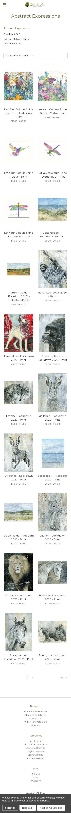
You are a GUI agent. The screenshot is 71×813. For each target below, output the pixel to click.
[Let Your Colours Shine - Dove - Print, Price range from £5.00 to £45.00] (18, 149)
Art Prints (35, 741)
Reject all (27, 808)
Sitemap (35, 725)
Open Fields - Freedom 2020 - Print (18, 537)
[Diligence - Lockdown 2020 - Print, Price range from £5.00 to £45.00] (18, 452)
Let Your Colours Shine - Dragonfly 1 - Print (18, 234)
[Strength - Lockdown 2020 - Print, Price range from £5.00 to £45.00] (52, 632)
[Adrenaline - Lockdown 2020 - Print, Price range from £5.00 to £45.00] (18, 333)
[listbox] (24, 55)
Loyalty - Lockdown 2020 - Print (18, 417)
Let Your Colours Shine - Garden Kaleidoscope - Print (18, 113)
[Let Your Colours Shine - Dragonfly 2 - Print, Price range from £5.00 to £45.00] (52, 149)
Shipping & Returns (35, 715)
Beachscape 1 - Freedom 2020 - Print (52, 234)
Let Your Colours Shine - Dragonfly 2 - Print (52, 174)
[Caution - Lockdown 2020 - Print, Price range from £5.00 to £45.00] (52, 512)
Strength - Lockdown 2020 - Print (52, 657)
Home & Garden (35, 758)
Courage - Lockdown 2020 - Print (18, 597)
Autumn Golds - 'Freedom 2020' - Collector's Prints (19, 296)
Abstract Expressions (35, 744)
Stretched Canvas (35, 748)
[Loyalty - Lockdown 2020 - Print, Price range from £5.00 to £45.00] (18, 392)
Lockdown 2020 (12, 43)
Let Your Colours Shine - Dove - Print (18, 174)
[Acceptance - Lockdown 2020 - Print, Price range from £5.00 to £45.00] (18, 632)
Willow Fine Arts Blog (35, 722)
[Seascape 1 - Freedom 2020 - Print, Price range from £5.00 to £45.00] (52, 452)
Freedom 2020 (11, 34)
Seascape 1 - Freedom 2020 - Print (52, 477)
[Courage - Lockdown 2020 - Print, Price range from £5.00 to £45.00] (18, 572)
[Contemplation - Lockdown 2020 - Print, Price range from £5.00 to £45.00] (52, 333)
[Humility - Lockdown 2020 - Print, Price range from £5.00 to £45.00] (52, 572)
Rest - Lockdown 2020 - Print (52, 294)
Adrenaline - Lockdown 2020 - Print (19, 358)
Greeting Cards (36, 754)
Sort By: (9, 55)
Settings (10, 808)
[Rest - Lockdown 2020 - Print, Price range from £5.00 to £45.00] (52, 269)
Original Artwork (35, 751)
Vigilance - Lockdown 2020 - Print (52, 417)
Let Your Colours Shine (16, 38)
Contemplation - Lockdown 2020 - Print (52, 358)
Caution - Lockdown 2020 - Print (52, 537)
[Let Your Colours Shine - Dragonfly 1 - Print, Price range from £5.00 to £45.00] (18, 209)
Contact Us (35, 718)
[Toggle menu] (4, 4)
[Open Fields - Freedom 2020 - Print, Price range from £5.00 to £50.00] (18, 512)
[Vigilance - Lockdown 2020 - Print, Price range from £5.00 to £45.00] (52, 392)
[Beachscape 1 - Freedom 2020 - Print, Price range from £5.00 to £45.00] (52, 209)
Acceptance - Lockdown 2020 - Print (18, 657)
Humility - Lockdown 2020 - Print (52, 597)
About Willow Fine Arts (36, 711)
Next (62, 677)
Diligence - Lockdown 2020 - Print (18, 477)
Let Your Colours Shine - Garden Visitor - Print (52, 111)
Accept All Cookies (51, 808)
